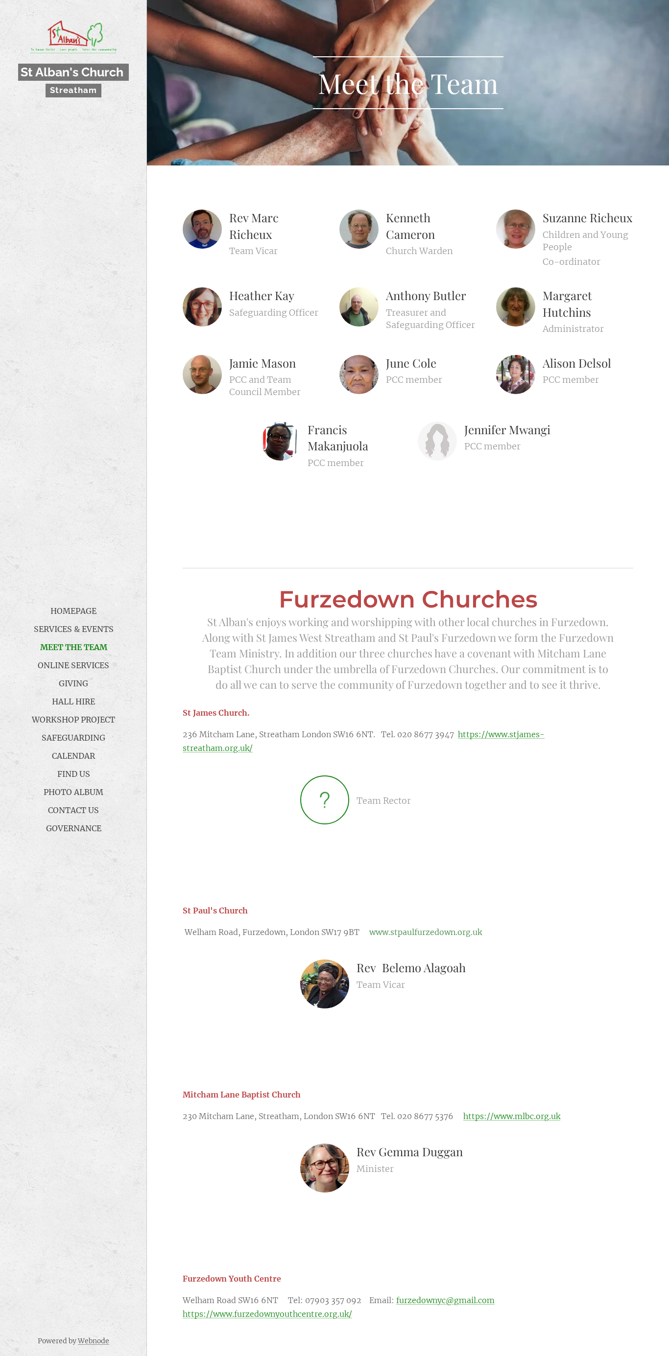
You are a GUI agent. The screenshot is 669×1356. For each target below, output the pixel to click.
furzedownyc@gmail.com (445, 1300)
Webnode (93, 1340)
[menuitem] (73, 611)
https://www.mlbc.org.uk (511, 1116)
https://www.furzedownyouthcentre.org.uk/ (267, 1314)
